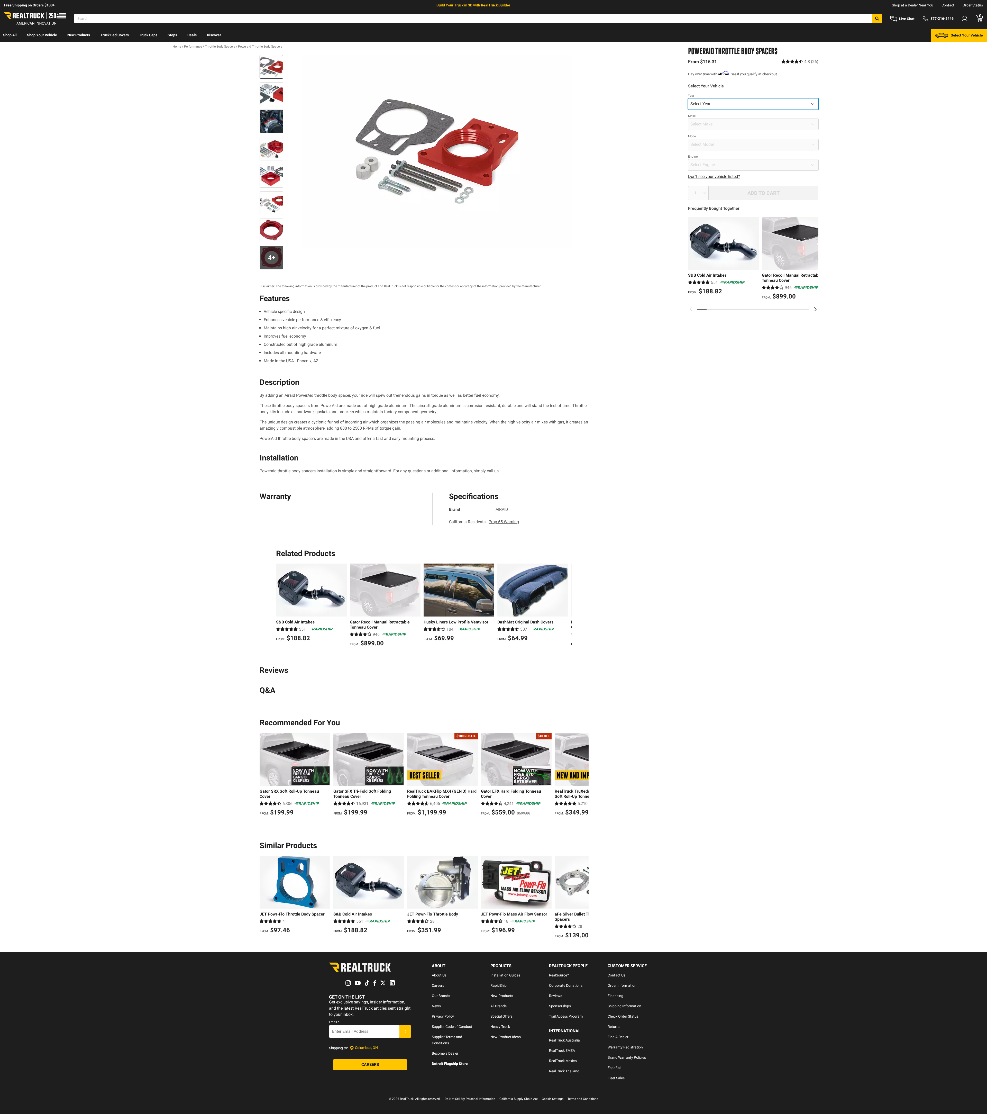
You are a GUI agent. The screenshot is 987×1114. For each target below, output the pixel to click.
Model (692, 136)
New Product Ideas (505, 1037)
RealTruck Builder (495, 5)
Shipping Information (624, 1006)
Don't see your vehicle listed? (714, 176)
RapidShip (498, 985)
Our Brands (441, 996)
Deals (192, 35)
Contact (948, 5)
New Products (78, 35)
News (436, 1006)
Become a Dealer (445, 1053)
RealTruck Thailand (564, 1071)
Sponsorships (560, 1006)
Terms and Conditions (583, 1099)
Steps (172, 35)
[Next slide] (815, 309)
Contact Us (616, 975)
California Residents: (484, 521)
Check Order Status (623, 1016)
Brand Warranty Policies (627, 1057)
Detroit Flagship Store (450, 1064)
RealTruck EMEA (562, 1050)
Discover (214, 35)
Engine (693, 156)
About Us (439, 975)
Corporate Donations (565, 985)
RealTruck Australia (564, 1040)
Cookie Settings (552, 1099)
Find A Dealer (618, 1037)
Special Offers (501, 1016)
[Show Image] (271, 67)
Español (614, 1068)
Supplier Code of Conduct (452, 1027)
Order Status (973, 5)
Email (334, 1022)
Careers (438, 985)
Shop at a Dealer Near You (912, 5)
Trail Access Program (566, 1016)
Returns (614, 1027)
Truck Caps (148, 35)
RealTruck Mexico (563, 1061)
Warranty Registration (625, 1047)
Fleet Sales (616, 1078)
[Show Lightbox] (437, 151)
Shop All (10, 35)
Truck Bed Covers (114, 35)
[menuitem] (10, 35)
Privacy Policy (443, 1016)
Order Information (622, 985)
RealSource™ (559, 975)
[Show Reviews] (799, 61)
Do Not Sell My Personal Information (470, 1099)
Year (691, 95)
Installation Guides (505, 975)
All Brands (498, 1006)
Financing (615, 996)
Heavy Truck (500, 1027)
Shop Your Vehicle (42, 35)
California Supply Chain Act (518, 1099)
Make (692, 116)
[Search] (877, 18)
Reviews (555, 996)
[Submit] (405, 1031)
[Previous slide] (691, 309)
